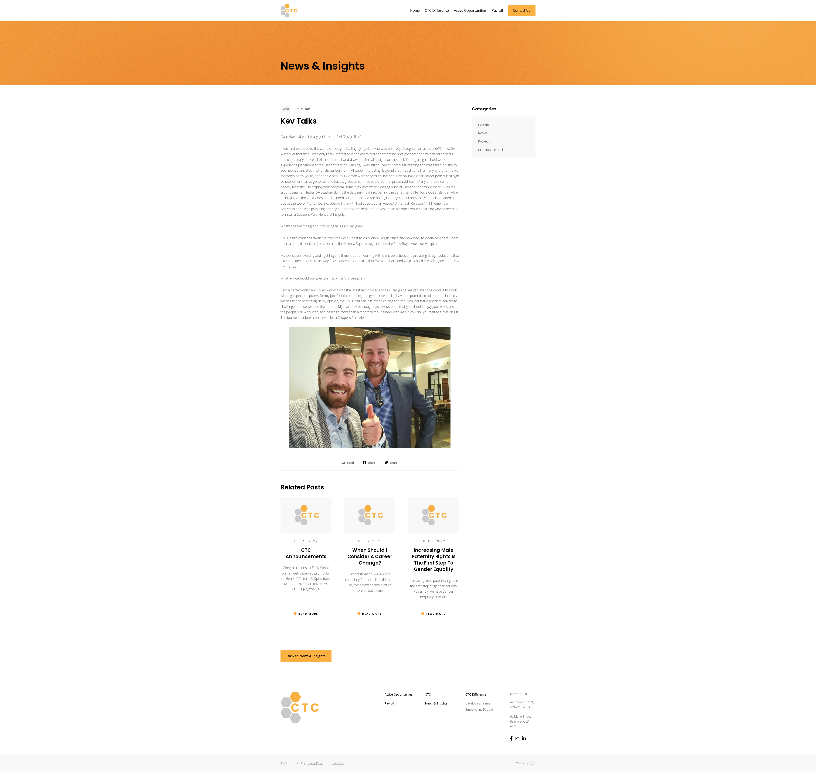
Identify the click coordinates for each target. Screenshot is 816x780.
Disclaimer (338, 763)
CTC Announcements (306, 553)
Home (415, 10)
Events (483, 124)
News (286, 109)
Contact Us (521, 10)
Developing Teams (477, 703)
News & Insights (436, 703)
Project (484, 141)
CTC (428, 694)
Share (371, 462)
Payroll (497, 10)
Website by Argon (526, 763)
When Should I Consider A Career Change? (369, 556)
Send (350, 462)
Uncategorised (490, 149)
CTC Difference (437, 10)
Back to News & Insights (306, 656)
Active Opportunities (470, 10)
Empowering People (479, 709)
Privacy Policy (315, 763)
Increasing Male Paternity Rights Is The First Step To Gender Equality (434, 560)
